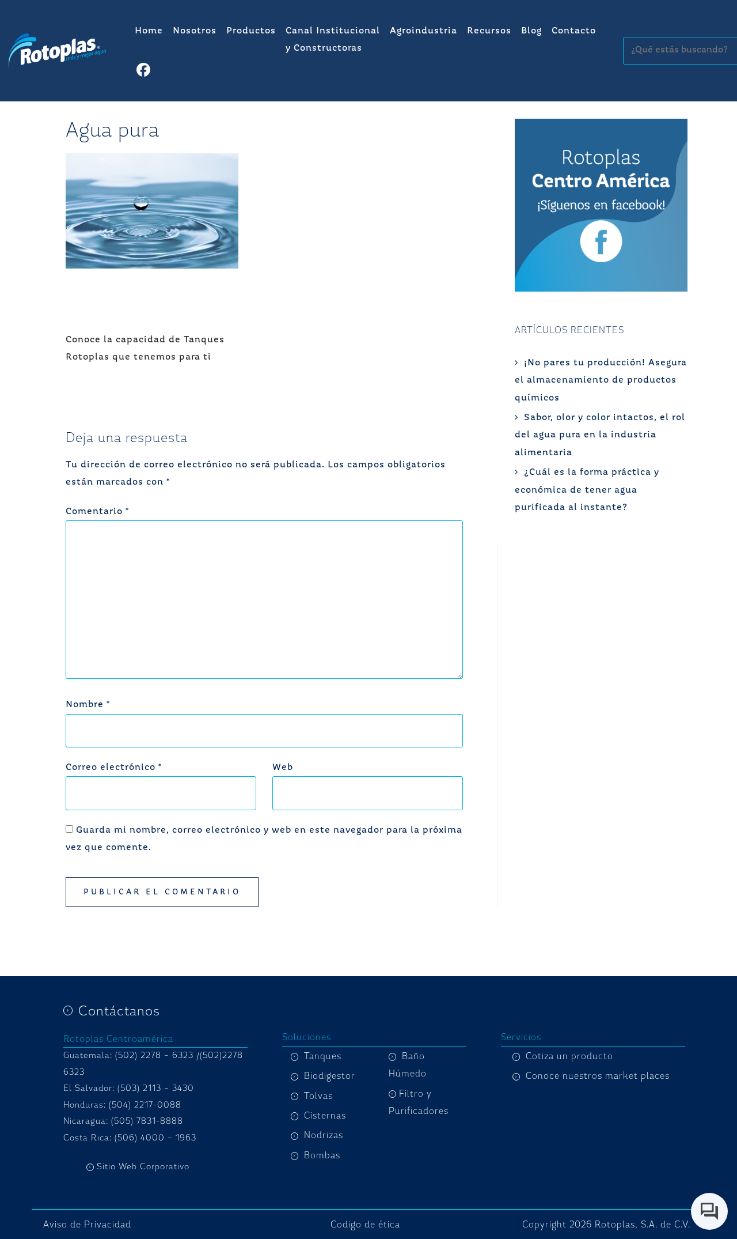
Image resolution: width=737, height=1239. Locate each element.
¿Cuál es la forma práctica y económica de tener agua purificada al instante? (587, 490)
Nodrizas (323, 1135)
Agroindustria (423, 31)
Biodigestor (329, 1076)
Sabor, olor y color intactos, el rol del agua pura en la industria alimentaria (600, 435)
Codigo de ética (365, 1224)
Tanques (322, 1056)
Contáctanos (119, 1010)
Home (149, 31)
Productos (251, 31)
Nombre (88, 704)
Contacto (574, 31)
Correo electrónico (114, 767)
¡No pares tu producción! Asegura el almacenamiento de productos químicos (601, 380)
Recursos (489, 31)
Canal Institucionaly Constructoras (333, 40)
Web (282, 767)
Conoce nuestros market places (598, 1076)
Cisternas (325, 1115)
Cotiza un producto (569, 1056)
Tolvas (318, 1096)
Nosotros (194, 31)
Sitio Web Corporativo (143, 1166)
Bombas (322, 1155)
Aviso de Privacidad (87, 1224)
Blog (531, 31)
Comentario (97, 511)
